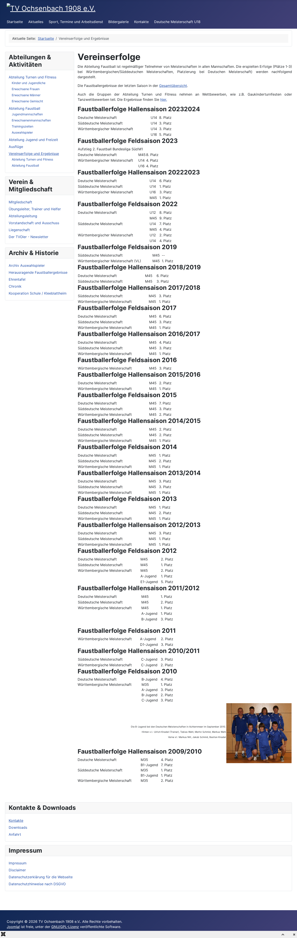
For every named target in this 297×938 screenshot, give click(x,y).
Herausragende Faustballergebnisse (38, 272)
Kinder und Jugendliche (28, 83)
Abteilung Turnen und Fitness (32, 77)
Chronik (15, 286)
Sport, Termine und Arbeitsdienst (76, 22)
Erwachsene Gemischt (27, 101)
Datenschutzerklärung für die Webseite (41, 877)
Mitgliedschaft (20, 202)
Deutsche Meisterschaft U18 (177, 22)
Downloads (18, 827)
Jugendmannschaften (27, 114)
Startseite (15, 22)
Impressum (18, 863)
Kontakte (141, 22)
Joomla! (13, 927)
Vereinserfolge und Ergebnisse (34, 153)
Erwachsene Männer (26, 95)
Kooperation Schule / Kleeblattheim (38, 293)
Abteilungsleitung (23, 216)
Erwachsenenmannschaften (31, 120)
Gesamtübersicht (173, 85)
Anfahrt (15, 834)
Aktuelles (35, 22)
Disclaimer (17, 870)
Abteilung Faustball (24, 108)
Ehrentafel (17, 279)
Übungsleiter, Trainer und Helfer (35, 209)
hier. (163, 99)
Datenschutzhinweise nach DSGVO (37, 884)
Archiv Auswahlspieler (27, 265)
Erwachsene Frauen (26, 89)
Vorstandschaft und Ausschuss (34, 223)
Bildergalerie (118, 22)
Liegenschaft (19, 230)
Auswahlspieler (22, 132)
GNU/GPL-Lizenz (65, 927)
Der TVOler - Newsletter (28, 237)
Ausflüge (16, 146)
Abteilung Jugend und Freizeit (33, 140)
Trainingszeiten (22, 126)
